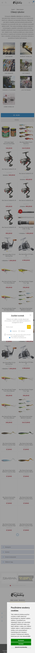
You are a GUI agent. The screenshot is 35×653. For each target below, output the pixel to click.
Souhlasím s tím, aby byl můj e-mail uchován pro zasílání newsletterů (19, 335)
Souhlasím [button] (21, 640)
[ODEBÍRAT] (29, 327)
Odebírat (14, 331)
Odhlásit (23, 331)
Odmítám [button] (21, 643)
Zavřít (30, 315)
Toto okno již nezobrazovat (18, 337)
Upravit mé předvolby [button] (21, 647)
